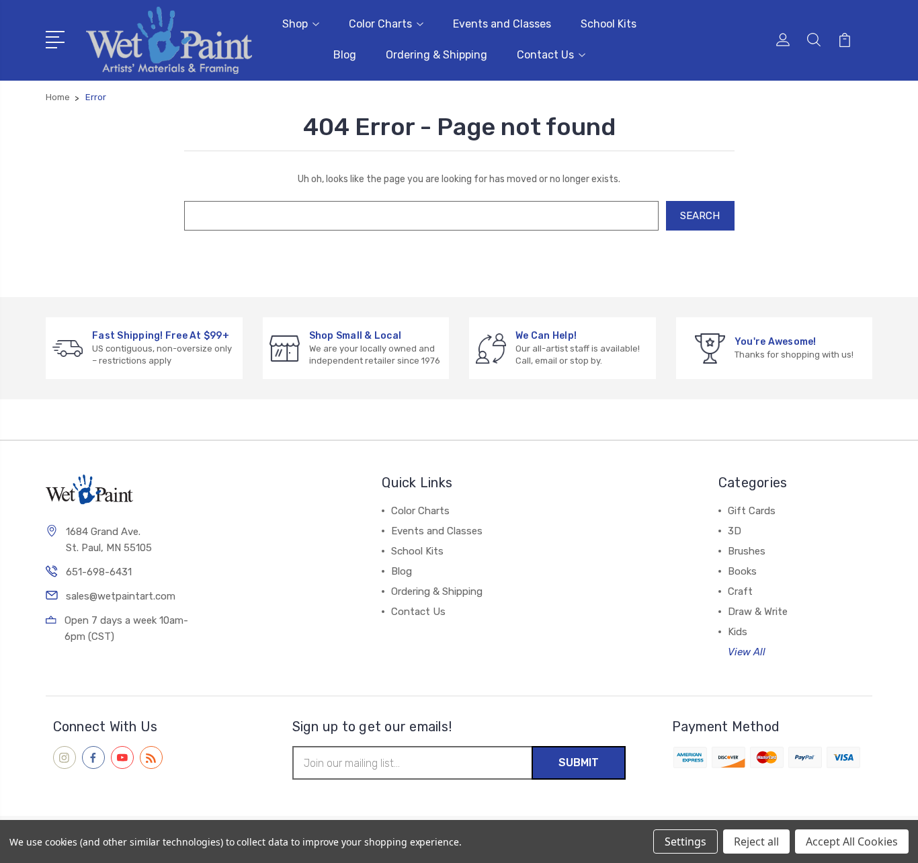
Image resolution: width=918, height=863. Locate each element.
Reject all (756, 841)
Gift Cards (752, 511)
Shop (295, 23)
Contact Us (545, 54)
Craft (740, 591)
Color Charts (380, 23)
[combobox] (421, 216)
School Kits (608, 23)
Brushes (746, 551)
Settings (685, 841)
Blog (344, 54)
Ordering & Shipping (436, 54)
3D (734, 531)
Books (742, 571)
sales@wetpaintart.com (120, 596)
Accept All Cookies (852, 841)
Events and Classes (502, 23)
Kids (737, 632)
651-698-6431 (99, 572)
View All (746, 652)
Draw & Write (758, 612)
